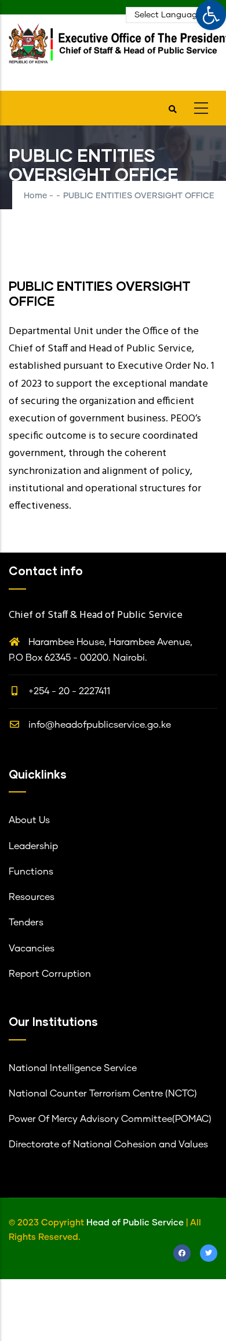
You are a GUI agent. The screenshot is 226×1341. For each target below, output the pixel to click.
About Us (29, 820)
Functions (31, 871)
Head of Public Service (135, 1222)
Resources (31, 897)
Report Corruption (50, 974)
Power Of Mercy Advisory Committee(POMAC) (110, 1119)
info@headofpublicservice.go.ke (98, 724)
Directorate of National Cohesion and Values (108, 1144)
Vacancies (31, 948)
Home (35, 196)
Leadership (33, 846)
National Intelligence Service (73, 1068)
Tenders (26, 922)
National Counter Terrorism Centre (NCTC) (103, 1093)
